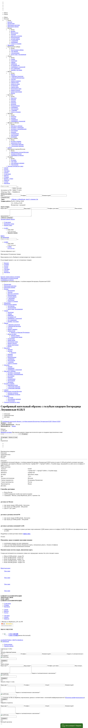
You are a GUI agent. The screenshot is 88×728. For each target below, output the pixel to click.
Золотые (13, 34)
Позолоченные (15, 37)
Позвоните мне (5, 197)
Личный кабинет (6, 219)
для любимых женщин (17, 163)
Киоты (13, 93)
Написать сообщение (6, 217)
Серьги (10, 147)
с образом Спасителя (17, 76)
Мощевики (11, 45)
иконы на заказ (15, 84)
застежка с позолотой (17, 127)
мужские (13, 104)
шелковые (14, 136)
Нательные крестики (14, 25)
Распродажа (11, 23)
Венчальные (14, 33)
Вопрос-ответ (8, 225)
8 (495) (6, 228)
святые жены (15, 87)
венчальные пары (16, 88)
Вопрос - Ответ (8, 178)
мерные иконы (15, 335)
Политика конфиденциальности (74, 697)
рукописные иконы (16, 337)
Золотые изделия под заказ (15, 166)
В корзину (24, 434)
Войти (2, 236)
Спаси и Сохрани (16, 43)
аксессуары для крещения (18, 54)
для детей (14, 161)
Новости (6, 180)
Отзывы (6, 177)
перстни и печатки (16, 36)
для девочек (14, 51)
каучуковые (14, 130)
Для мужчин (14, 164)
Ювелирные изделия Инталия (20, 152)
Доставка (7, 171)
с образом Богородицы (17, 78)
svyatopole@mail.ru (6, 640)
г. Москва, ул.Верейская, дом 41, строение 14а (24, 199)
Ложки (13, 59)
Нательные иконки (13, 26)
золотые (13, 101)
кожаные (13, 102)
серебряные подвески (17, 155)
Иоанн (14, 426)
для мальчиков (15, 53)
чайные (13, 62)
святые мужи (15, 82)
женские (13, 99)
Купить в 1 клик (13, 437)
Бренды (6, 175)
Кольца (13, 31)
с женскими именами (17, 144)
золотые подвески (16, 154)
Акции (6, 167)
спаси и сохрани (16, 112)
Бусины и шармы (16, 141)
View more (7, 571)
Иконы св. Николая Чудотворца (20, 332)
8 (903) (13, 634)
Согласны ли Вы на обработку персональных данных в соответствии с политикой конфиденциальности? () (44, 697)
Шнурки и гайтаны (16, 126)
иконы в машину (16, 81)
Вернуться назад (5, 568)
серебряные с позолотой (18, 67)
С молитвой (14, 40)
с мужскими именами (17, 146)
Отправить (4, 660)
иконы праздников (16, 91)
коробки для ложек (16, 70)
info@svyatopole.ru (17, 640)
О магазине (7, 174)
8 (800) (6, 242)
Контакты (7, 183)
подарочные (14, 85)
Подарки (13, 160)
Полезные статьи (9, 223)
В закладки (4, 437)
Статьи (6, 181)
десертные (14, 60)
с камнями (14, 110)
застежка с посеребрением (18, 129)
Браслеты (13, 98)
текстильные (14, 109)
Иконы (13, 74)
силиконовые (15, 133)
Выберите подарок (6, 432)
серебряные (14, 42)
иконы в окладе (15, 90)
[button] (71, 725)
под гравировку (15, 68)
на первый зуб (15, 65)
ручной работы (15, 39)
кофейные (14, 64)
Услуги (6, 169)
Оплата (6, 172)
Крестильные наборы (17, 50)
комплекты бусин (16, 143)
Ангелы (13, 79)
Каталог (10, 22)
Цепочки (13, 116)
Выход (13, 219)
